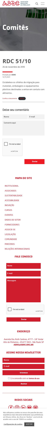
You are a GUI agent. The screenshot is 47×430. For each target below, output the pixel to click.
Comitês (15, 28)
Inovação (9, 205)
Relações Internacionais (17, 249)
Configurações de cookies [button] (13, 424)
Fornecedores (12, 224)
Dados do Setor (13, 220)
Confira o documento (10, 98)
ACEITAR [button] (29, 424)
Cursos (8, 210)
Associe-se (10, 229)
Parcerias (10, 244)
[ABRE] (16, 3)
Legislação (10, 234)
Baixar (22, 98)
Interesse (23, 373)
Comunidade (11, 239)
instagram (17, 407)
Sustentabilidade (13, 195)
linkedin (23, 407)
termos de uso (34, 379)
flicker (35, 407)
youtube (29, 407)
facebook (10, 407)
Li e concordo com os (24, 378)
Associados (10, 190)
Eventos (9, 215)
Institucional (12, 186)
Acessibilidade (12, 200)
